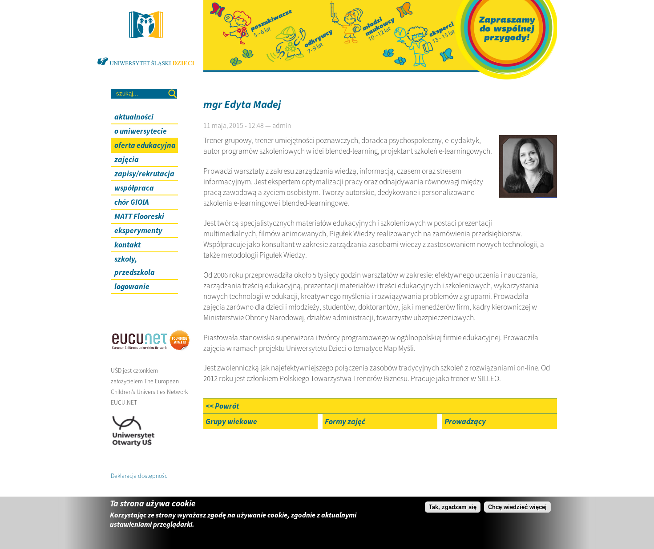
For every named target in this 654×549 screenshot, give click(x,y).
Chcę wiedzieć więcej (517, 507)
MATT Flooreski (139, 216)
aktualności (133, 117)
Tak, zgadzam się (452, 507)
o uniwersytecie (140, 131)
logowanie (131, 286)
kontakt (127, 245)
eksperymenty (138, 230)
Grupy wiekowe (231, 421)
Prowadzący (465, 421)
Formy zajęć (345, 421)
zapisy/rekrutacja (144, 174)
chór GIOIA (131, 202)
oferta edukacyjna (145, 145)
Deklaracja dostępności (140, 476)
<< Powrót (222, 406)
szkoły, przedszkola (134, 265)
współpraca (134, 188)
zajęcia (126, 159)
